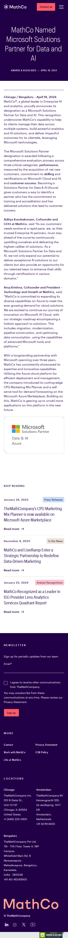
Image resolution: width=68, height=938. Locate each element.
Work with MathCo (14, 752)
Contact (8, 744)
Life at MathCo (12, 759)
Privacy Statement (47, 744)
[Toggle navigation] (61, 7)
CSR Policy (42, 752)
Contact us (46, 6)
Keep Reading (14, 485)
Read (11, 528)
